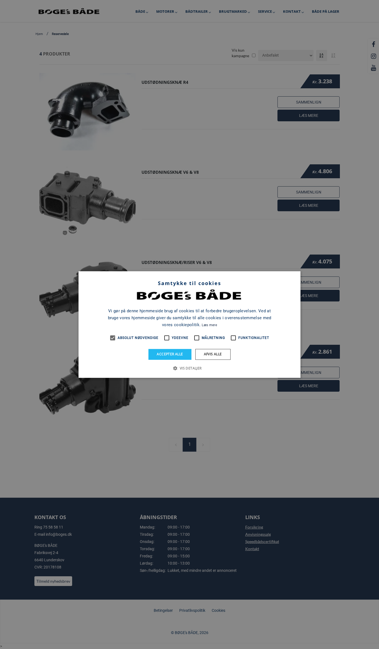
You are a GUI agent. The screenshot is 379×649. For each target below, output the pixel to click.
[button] (189, 368)
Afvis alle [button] (213, 354)
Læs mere (209, 325)
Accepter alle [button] (170, 354)
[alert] (189, 324)
